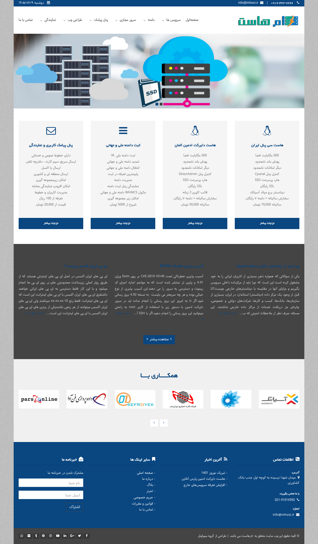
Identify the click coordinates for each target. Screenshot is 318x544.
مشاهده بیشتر (159, 339)
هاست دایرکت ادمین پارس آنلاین (203, 479)
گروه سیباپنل (206, 536)
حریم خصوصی (143, 497)
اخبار (149, 491)
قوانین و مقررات (142, 504)
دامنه (151, 20)
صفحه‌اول (192, 20)
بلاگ (150, 485)
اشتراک (74, 507)
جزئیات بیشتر (267, 223)
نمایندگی (50, 20)
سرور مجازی (128, 20)
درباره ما (147, 479)
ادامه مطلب (228, 313)
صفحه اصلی (145, 473)
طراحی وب (75, 20)
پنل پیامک (101, 20)
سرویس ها (173, 20)
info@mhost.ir (283, 515)
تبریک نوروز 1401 (213, 473)
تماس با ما (26, 20)
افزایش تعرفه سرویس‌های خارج (204, 485)
